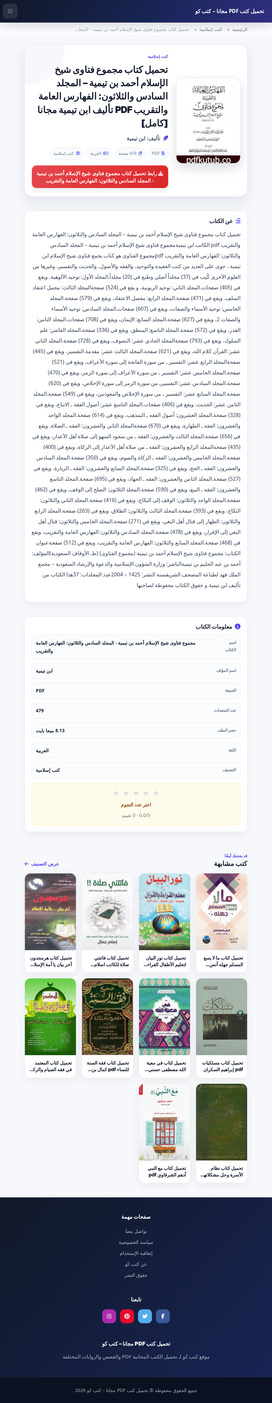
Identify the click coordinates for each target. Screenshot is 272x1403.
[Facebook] (163, 1316)
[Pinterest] (127, 1316)
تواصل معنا (136, 1231)
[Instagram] (109, 1316)
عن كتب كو (136, 1264)
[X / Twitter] (145, 1316)
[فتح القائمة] (10, 11)
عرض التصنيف (44, 863)
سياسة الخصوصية (136, 1242)
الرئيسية (239, 29)
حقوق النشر (136, 1275)
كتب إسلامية (210, 29)
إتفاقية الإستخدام (136, 1253)
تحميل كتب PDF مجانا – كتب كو (229, 11)
